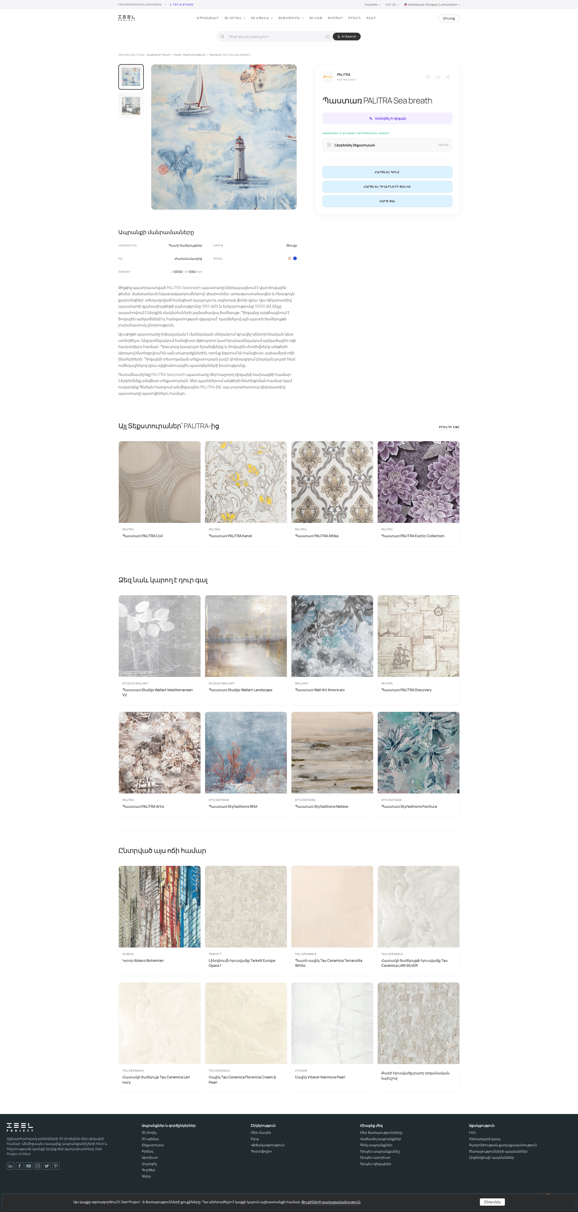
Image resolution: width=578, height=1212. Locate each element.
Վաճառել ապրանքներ (380, 1139)
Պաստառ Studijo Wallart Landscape (240, 689)
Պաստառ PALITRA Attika (316, 535)
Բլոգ (255, 1139)
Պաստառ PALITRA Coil (142, 535)
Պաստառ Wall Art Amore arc (320, 689)
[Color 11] (295, 258)
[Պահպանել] (427, 77)
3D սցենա (150, 1139)
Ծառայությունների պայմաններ (498, 1151)
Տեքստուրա (289, 18)
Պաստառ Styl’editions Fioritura (409, 806)
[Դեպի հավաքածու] (437, 77)
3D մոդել (149, 1132)
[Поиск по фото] (328, 36)
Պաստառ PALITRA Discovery (406, 689)
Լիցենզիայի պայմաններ (491, 1157)
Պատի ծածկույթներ (185, 245)
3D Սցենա (260, 18)
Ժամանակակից (188, 258)
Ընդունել (492, 1202)
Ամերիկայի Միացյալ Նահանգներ (432, 4)
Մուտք (449, 18)
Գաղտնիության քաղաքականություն (503, 1145)
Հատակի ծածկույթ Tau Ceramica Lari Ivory (156, 1080)
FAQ (472, 1132)
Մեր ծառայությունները (381, 1132)
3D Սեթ (315, 18)
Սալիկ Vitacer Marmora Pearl (320, 1077)
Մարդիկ (149, 1164)
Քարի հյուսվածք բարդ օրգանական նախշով (415, 1075)
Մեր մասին (261, 1132)
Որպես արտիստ (375, 1157)
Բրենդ (354, 18)
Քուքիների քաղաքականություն (331, 1202)
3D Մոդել (233, 18)
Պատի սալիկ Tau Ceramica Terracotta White (328, 963)
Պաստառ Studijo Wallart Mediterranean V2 (157, 692)
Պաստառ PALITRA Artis (143, 806)
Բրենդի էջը (449, 427)
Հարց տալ (387, 201)
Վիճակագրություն (268, 1145)
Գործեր (335, 18)
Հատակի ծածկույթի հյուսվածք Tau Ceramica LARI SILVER (414, 963)
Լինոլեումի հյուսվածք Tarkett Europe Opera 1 (242, 963)
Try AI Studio (183, 4)
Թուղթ (291, 245)
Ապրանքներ (208, 18)
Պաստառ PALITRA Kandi (230, 535)
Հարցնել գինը (387, 172)
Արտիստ (150, 1157)
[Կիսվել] (447, 77)
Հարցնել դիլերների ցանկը (387, 187)
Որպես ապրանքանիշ (380, 1151)
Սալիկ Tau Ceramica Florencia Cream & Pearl (242, 1080)
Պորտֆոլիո (261, 1151)
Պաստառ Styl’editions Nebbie (321, 806)
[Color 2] (289, 258)
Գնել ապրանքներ (376, 1145)
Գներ (371, 18)
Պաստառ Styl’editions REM (233, 806)
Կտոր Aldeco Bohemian (143, 960)
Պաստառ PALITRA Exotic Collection (412, 535)
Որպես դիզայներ (375, 1164)
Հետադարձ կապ (484, 1139)
